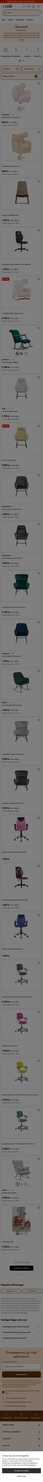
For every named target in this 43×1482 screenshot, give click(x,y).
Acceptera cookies (21, 1471)
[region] (21, 1466)
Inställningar (21, 1476)
